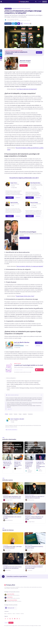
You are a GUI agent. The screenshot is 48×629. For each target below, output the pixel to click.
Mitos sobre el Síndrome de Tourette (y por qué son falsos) (34, 547)
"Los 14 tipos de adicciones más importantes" (26, 89)
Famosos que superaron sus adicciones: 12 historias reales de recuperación (34, 497)
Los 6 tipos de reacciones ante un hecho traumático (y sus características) (12, 567)
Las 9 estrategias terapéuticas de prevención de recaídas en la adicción (29, 465)
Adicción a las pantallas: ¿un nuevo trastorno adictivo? (18, 464)
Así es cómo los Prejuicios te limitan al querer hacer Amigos (33, 567)
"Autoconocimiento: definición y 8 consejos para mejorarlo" (29, 266)
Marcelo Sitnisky (34, 202)
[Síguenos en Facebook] (5, 619)
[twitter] (13, 23)
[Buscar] (36, 1)
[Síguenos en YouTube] (15, 619)
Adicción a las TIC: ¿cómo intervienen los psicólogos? (7, 464)
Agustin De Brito (14, 202)
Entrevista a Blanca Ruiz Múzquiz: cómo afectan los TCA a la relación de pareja (12, 497)
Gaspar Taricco (13, 183)
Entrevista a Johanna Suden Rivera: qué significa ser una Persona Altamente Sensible (34, 518)
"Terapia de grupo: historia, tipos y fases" (24, 296)
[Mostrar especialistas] (3, 576)
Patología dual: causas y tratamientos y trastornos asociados (12, 446)
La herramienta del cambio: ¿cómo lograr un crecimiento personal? (12, 547)
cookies (39, 625)
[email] (18, 23)
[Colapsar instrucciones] (41, 395)
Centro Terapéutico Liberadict (12, 19)
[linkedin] (16, 23)
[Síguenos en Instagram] (12, 619)
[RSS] (19, 619)
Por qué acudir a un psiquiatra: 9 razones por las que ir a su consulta (34, 446)
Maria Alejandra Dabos (35, 183)
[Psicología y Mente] (24, 1)
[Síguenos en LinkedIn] (10, 619)
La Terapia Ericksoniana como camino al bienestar (12, 517)
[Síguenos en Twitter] (8, 619)
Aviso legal (31, 625)
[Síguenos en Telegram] (17, 619)
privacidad (35, 625)
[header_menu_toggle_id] (1, 1)
